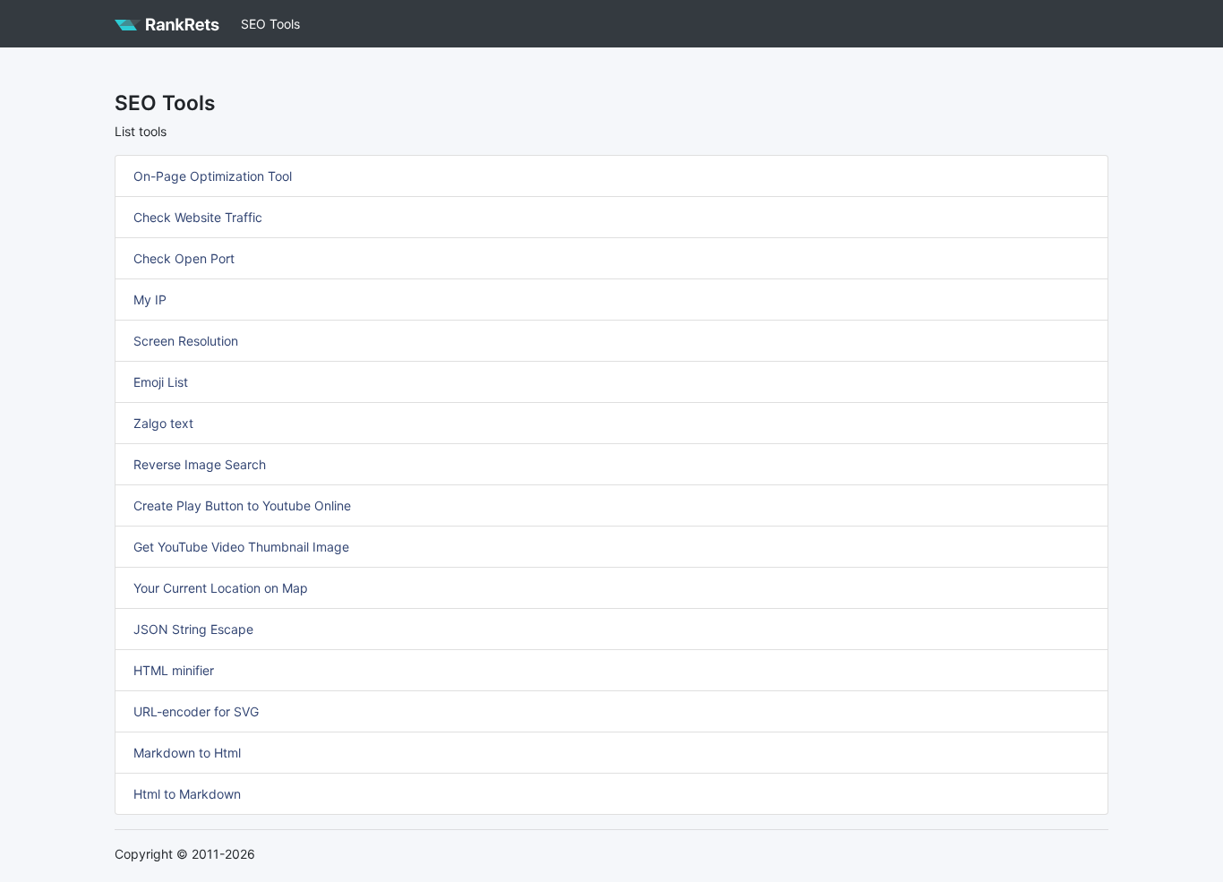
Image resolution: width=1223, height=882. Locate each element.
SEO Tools (270, 23)
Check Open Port (184, 258)
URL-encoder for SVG (196, 711)
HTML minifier (173, 670)
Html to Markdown (187, 793)
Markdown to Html (187, 752)
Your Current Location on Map (220, 587)
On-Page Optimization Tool (212, 176)
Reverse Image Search (199, 464)
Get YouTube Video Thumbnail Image (241, 546)
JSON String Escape (193, 629)
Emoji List (160, 382)
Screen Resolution (185, 340)
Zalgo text (163, 423)
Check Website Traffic (197, 217)
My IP (150, 299)
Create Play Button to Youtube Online (242, 505)
